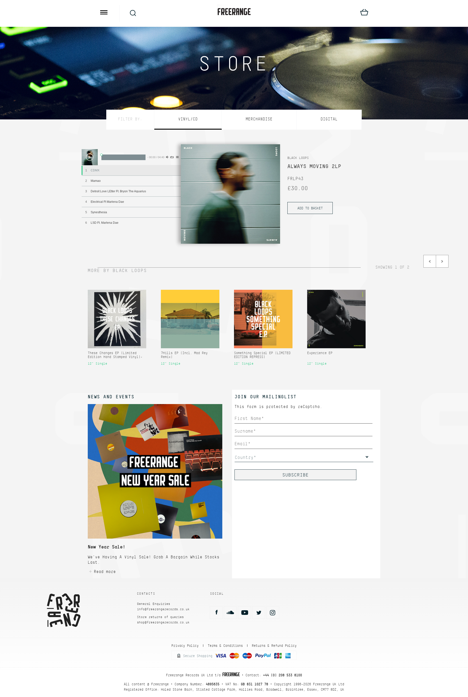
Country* (245, 457)
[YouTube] (244, 612)
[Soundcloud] (230, 612)
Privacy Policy (185, 646)
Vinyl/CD (188, 119)
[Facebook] (216, 612)
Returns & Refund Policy (274, 646)
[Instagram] (272, 612)
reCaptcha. (310, 406)
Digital (329, 119)
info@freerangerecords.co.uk (163, 609)
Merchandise (259, 119)
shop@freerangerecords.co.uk (163, 622)
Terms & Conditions (225, 646)
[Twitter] (258, 612)
